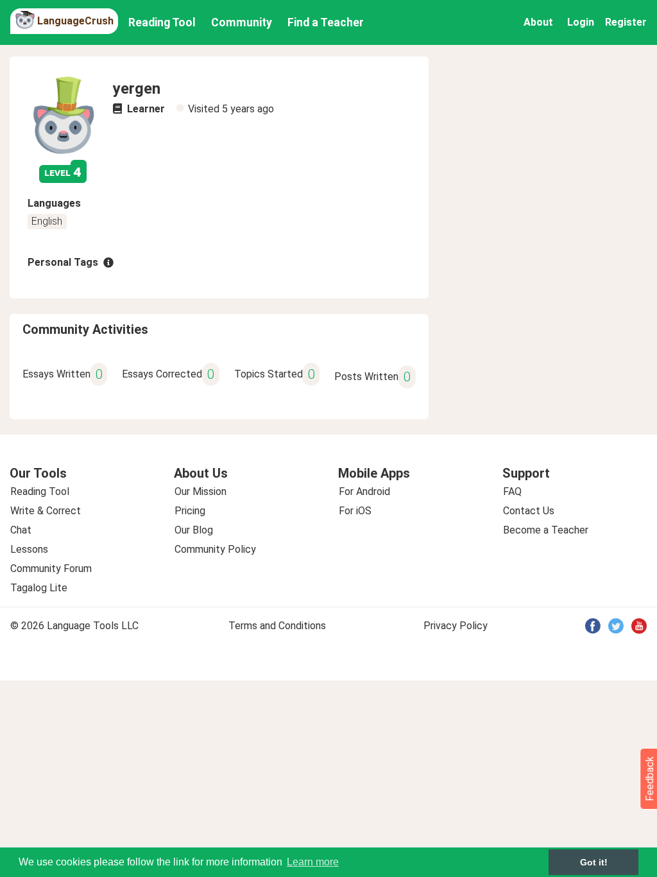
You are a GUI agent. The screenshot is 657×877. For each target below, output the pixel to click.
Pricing (190, 511)
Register (626, 22)
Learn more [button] (313, 861)
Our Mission (200, 491)
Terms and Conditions (277, 626)
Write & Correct (45, 511)
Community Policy (215, 549)
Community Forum (51, 568)
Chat (20, 530)
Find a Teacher (325, 22)
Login (580, 22)
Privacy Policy (455, 626)
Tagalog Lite (38, 588)
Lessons (29, 549)
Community (241, 22)
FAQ (512, 491)
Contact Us (528, 511)
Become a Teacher (545, 530)
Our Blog (194, 530)
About (538, 22)
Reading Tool (162, 22)
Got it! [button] (594, 862)
